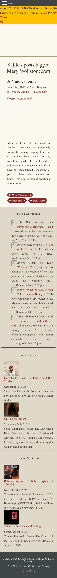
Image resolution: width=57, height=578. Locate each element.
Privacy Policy (28, 570)
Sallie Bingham (12, 34)
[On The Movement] (11, 409)
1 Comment (40, 91)
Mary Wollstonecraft (21, 194)
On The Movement (15, 419)
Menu (10, 3)
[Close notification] (2, 22)
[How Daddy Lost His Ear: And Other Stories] (11, 369)
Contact (31, 566)
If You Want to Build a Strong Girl (32, 321)
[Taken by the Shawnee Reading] (11, 517)
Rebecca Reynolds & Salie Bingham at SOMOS (28, 482)
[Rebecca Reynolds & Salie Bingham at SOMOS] (11, 472)
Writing (25, 91)
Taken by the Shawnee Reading (22, 526)
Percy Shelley (18, 200)
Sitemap (46, 566)
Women (14, 91)
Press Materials (14, 566)
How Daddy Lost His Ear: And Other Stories (28, 379)
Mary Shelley (39, 200)
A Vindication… (21, 81)
